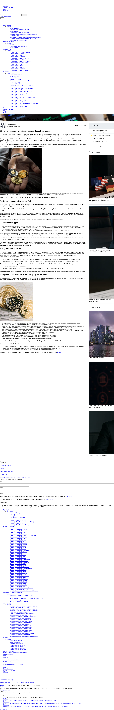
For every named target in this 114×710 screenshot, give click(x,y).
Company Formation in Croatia (18, 538)
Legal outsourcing (15, 35)
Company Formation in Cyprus (18, 540)
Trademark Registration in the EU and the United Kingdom (25, 37)
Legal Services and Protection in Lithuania (21, 627)
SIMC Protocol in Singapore (96, 357)
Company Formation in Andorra (18, 531)
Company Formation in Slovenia (18, 582)
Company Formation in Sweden (18, 585)
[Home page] (6, 3)
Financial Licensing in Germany (18, 92)
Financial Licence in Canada (17, 648)
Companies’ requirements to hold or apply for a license (102, 145)
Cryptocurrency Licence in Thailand (19, 58)
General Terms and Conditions (11, 660)
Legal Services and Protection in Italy (20, 624)
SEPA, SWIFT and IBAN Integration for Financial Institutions (26, 598)
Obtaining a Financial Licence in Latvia (20, 99)
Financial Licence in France (17, 645)
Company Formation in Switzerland (19, 586)
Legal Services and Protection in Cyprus (20, 615)
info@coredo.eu (14, 680)
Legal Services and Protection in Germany (21, 621)
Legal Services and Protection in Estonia (20, 618)
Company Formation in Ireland (18, 555)
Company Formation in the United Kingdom (21, 589)
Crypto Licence (7, 49)
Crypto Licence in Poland (17, 64)
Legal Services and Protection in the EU (20, 634)
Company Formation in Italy (17, 556)
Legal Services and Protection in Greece (20, 622)
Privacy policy (69, 496)
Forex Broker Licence (16, 74)
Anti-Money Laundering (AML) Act (102, 135)
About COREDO (8, 7)
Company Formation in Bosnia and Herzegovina (23, 535)
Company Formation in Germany (19, 547)
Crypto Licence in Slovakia (17, 59)
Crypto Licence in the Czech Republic (20, 52)
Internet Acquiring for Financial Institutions (21, 595)
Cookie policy (7, 661)
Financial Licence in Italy (16, 646)
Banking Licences (15, 82)
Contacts (5, 10)
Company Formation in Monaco (18, 565)
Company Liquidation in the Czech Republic (22, 613)
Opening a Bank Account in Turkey (19, 525)
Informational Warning (9, 670)
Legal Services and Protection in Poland (20, 628)
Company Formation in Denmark (19, 541)
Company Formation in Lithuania (19, 561)
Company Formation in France (18, 546)
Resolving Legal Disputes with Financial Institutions (24, 610)
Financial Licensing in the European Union (21, 88)
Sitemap (2, 685)
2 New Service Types (98, 138)
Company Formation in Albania (18, 529)
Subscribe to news (8, 669)
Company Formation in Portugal (18, 573)
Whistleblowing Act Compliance (18, 40)
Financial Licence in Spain (17, 95)
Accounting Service (8, 651)
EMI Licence (13, 77)
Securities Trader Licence (16, 79)
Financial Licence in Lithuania (18, 100)
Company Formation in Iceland (18, 553)
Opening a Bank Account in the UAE (20, 520)
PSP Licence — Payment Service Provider (21, 80)
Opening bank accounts (9, 509)
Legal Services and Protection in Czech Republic (23, 38)
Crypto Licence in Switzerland (18, 68)
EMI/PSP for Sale (14, 28)
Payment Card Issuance (16, 597)
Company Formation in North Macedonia (21, 568)
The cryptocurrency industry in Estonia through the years (101, 131)
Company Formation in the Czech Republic (21, 588)
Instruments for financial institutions (12, 592)
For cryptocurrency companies (18, 517)
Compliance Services (8, 41)
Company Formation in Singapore (19, 579)
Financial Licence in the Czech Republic (20, 89)
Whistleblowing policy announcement (13, 664)
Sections (9, 43)
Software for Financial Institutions (19, 601)
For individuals (14, 514)
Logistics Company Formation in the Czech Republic (24, 591)
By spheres (10, 511)
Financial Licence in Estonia (17, 102)
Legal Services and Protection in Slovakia (21, 630)
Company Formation (8, 526)
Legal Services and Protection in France (20, 619)
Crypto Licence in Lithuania (17, 56)
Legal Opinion (14, 31)
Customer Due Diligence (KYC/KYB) (20, 29)
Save (1, 709)
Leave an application (5, 16)
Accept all (7, 690)
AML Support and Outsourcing (18, 46)
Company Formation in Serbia (18, 577)
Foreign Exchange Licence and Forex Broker (22, 85)
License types (10, 73)
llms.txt (7, 685)
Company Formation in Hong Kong (19, 550)
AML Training (14, 47)
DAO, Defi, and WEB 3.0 (99, 141)
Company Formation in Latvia (18, 558)
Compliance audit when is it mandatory (99, 455)
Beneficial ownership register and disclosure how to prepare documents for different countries (100, 200)
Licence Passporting (15, 600)
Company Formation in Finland (18, 544)
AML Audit (13, 44)
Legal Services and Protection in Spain (20, 631)
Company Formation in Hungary (18, 552)
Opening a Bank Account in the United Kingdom (23, 522)
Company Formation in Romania (18, 574)
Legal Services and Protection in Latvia (20, 625)
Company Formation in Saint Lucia (19, 576)
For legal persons (14, 516)
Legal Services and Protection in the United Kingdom (24, 636)
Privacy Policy (7, 663)
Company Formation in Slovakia (18, 580)
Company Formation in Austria (18, 532)
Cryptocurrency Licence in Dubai (19, 62)
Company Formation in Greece (18, 549)
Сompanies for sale (8, 108)
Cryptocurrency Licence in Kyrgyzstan (20, 61)
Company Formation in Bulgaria (18, 537)
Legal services (7, 25)
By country (10, 86)
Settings (2, 690)
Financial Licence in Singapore (18, 105)
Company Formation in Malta (18, 564)
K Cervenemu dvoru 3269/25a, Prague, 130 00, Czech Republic (17, 682)
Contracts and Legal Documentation (19, 32)
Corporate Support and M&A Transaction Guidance (23, 34)
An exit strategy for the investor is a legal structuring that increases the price (99, 250)
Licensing (6, 71)
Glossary (5, 672)
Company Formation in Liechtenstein (20, 559)
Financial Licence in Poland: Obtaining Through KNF (24, 103)
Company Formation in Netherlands (19, 567)
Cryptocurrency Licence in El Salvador (20, 70)
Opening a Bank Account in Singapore (20, 523)
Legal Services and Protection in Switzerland (22, 633)
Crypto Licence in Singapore (17, 55)
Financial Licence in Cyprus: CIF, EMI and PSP (22, 97)
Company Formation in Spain (18, 583)
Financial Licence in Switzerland (18, 106)
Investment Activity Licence (17, 83)
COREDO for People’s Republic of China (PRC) (16, 652)
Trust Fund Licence (15, 76)
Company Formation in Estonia (18, 543)
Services (5, 6)
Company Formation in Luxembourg (19, 562)
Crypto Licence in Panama (17, 65)
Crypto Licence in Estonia (17, 53)
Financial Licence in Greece (17, 94)
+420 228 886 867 (5, 680)
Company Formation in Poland (18, 571)
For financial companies (16, 512)
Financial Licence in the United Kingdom (21, 91)
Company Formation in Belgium (18, 534)
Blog (4, 9)
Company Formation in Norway (18, 570)
